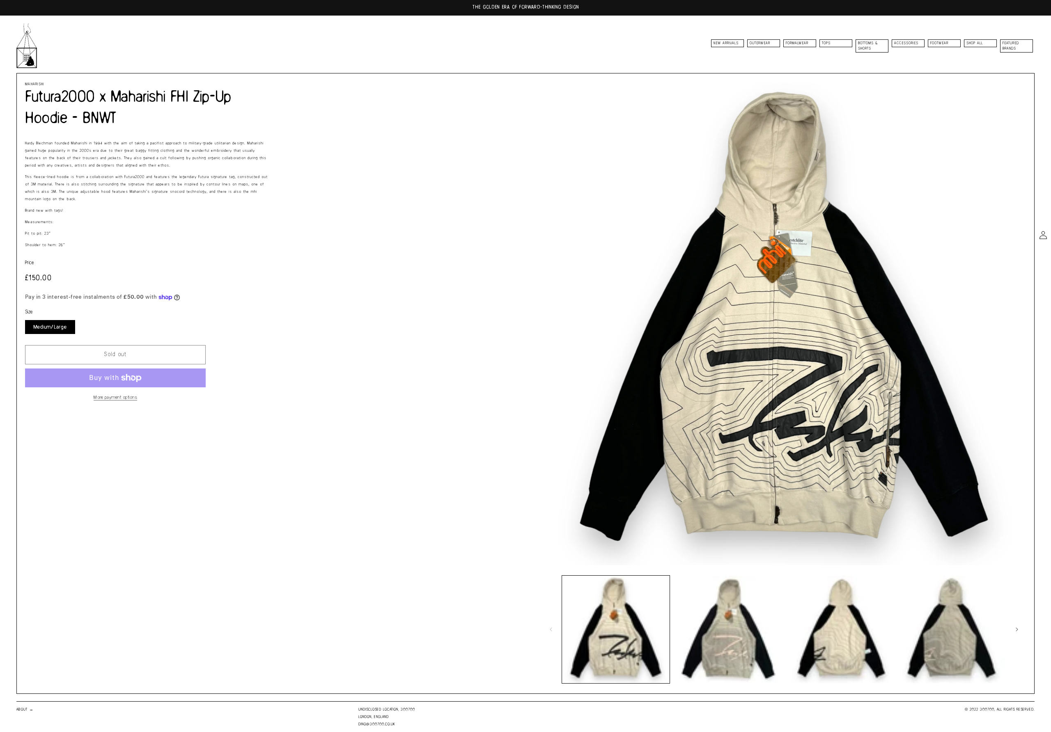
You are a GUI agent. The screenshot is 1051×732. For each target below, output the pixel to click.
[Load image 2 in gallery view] (727, 629)
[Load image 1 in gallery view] (616, 629)
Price (29, 262)
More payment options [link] (115, 397)
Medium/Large (50, 327)
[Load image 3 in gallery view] (839, 629)
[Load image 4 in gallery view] (951, 629)
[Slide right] (1017, 629)
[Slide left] (551, 629)
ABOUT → (25, 709)
